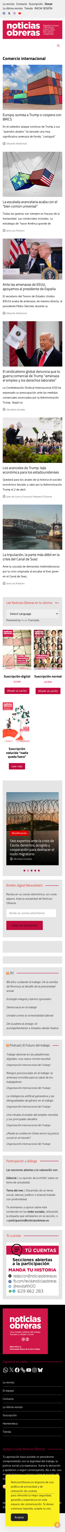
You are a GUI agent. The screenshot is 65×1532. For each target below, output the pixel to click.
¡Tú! (12, 972)
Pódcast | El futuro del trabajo (30, 1045)
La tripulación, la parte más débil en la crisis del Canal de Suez (31, 557)
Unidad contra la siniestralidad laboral (29, 1015)
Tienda (28, 8)
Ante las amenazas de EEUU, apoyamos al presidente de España (29, 287)
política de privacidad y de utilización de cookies (27, 1489)
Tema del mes (14, 1190)
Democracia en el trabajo (21, 1007)
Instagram (14, 13)
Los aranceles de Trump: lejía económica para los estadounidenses (31, 470)
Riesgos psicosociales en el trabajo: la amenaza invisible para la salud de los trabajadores (29, 1077)
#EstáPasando (19, 833)
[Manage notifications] (57, 1525)
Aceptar (19, 1517)
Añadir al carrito (17, 691)
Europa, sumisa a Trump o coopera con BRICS (32, 117)
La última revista (13, 8)
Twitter (9, 13)
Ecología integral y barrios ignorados (28, 999)
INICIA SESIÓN (43, 8)
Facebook (4, 13)
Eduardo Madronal (16, 143)
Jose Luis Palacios (15, 230)
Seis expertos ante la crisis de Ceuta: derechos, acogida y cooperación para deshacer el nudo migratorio (32, 847)
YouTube (19, 13)
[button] (24, 870)
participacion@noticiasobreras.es (28, 1220)
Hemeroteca (10, 1423)
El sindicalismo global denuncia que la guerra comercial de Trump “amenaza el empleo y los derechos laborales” (31, 376)
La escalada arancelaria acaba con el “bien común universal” (30, 204)
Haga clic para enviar (24, 925)
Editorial (11, 1178)
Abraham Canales (15, 409)
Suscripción (36, 4)
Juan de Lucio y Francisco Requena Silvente (29, 496)
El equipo (8, 1390)
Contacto (21, 4)
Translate (33, 620)
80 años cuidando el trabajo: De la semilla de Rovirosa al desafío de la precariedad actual (32, 986)
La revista (8, 4)
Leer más (17, 766)
